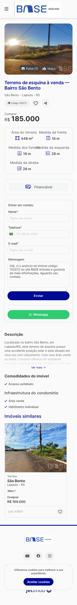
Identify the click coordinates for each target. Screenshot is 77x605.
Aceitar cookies (38, 582)
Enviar (38, 295)
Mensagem (16, 259)
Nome (13, 211)
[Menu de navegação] (6, 9)
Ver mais (36, 367)
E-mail (13, 243)
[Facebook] (38, 556)
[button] (38, 49)
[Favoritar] (36, 103)
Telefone (15, 227)
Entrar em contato (20, 205)
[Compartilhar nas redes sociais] (45, 103)
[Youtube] (27, 556)
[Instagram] (49, 556)
